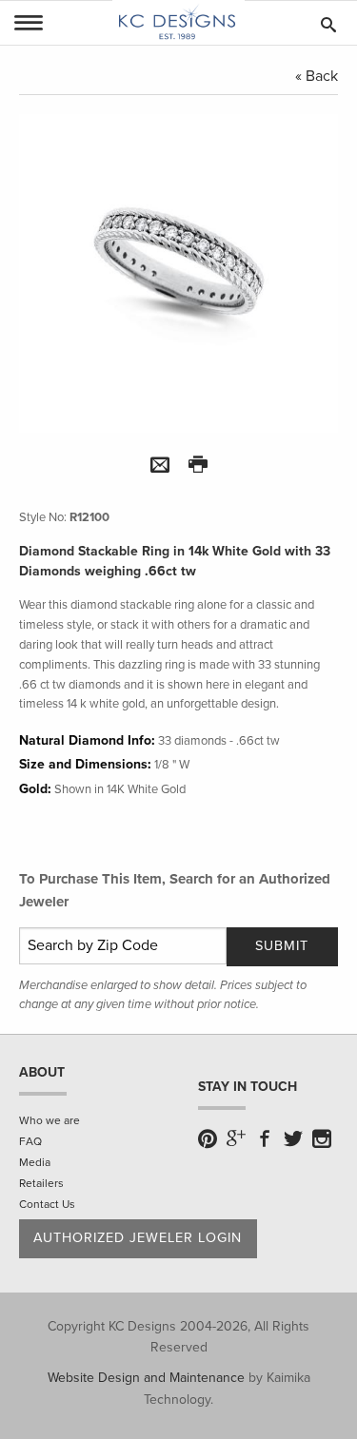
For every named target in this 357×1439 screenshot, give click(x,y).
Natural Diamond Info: (87, 740)
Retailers (41, 1183)
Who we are (49, 1120)
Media (34, 1162)
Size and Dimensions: (85, 764)
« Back (316, 76)
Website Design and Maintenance (146, 1378)
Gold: (35, 789)
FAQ (30, 1141)
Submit (281, 946)
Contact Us (47, 1204)
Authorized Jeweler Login (137, 1238)
